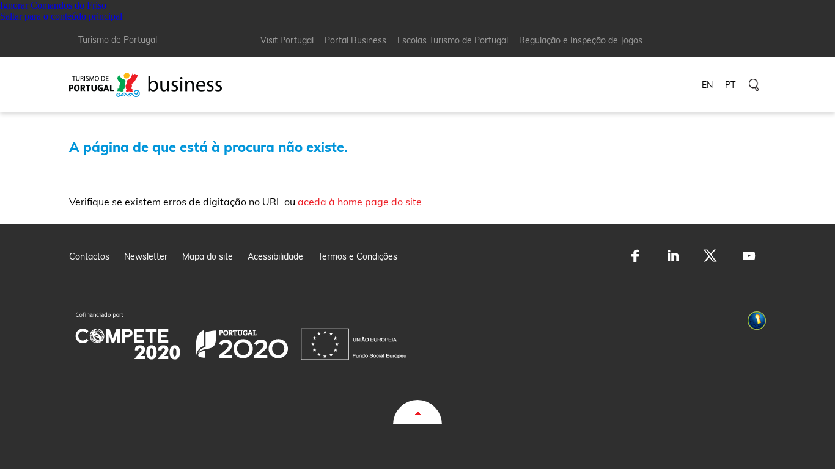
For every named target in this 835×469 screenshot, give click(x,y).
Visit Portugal (287, 40)
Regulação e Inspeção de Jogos (580, 40)
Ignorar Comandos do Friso (53, 5)
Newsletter (145, 256)
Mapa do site (207, 256)
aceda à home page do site (360, 201)
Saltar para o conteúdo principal (61, 16)
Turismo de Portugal (117, 39)
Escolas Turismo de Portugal (452, 40)
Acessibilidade (275, 256)
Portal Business (355, 40)
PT (730, 84)
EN (707, 84)
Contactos (89, 256)
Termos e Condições (357, 256)
